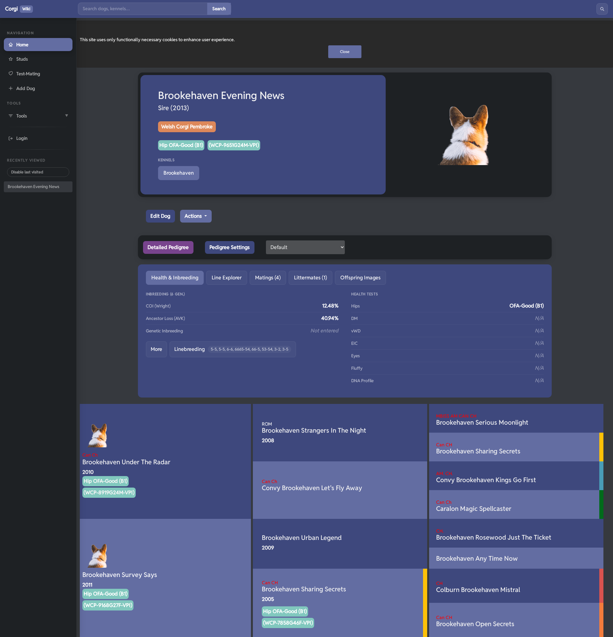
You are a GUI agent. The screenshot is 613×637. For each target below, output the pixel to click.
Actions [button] (194, 216)
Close (345, 51)
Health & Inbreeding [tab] (174, 277)
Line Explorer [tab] (227, 277)
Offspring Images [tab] (360, 277)
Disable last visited (27, 172)
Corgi (17, 8)
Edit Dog (160, 216)
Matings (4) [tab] (268, 277)
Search (219, 8)
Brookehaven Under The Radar (126, 459)
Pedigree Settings (229, 247)
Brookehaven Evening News (33, 186)
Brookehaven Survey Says (119, 575)
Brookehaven (178, 173)
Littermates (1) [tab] (310, 277)
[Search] (602, 9)
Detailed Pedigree (168, 247)
